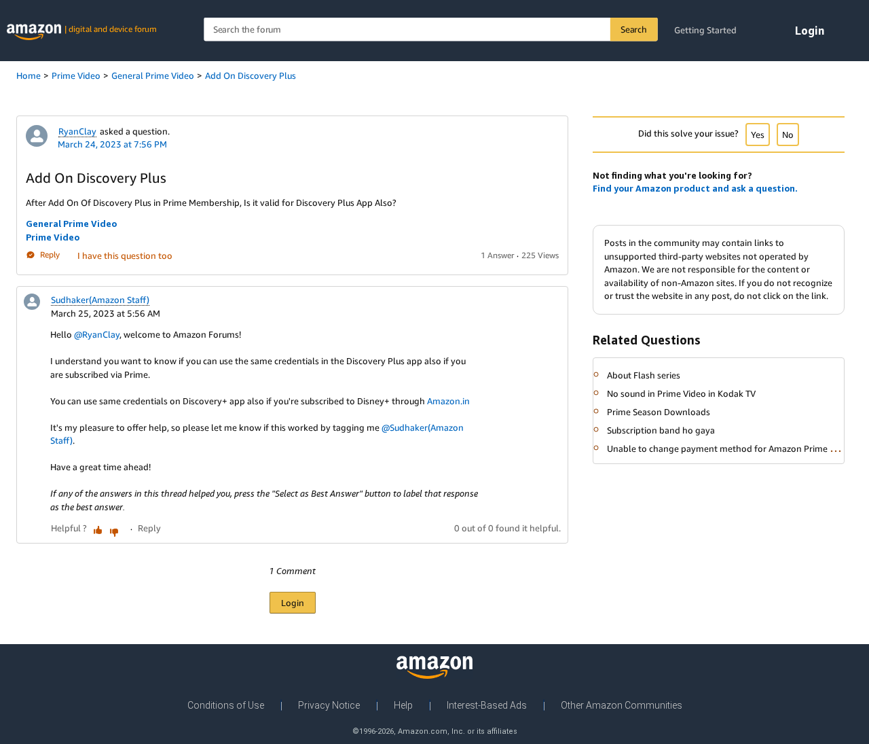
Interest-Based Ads (487, 705)
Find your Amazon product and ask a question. (695, 188)
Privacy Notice (329, 705)
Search (634, 29)
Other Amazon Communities (621, 705)
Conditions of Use (225, 705)
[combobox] (430, 29)
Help (403, 705)
